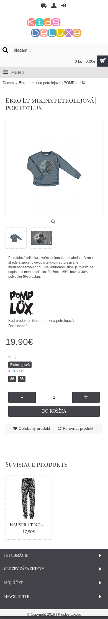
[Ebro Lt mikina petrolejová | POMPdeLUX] (54, 168)
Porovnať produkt (78, 428)
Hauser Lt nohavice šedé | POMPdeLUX (29, 524)
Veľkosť (17, 371)
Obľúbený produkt (34, 428)
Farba (12, 358)
